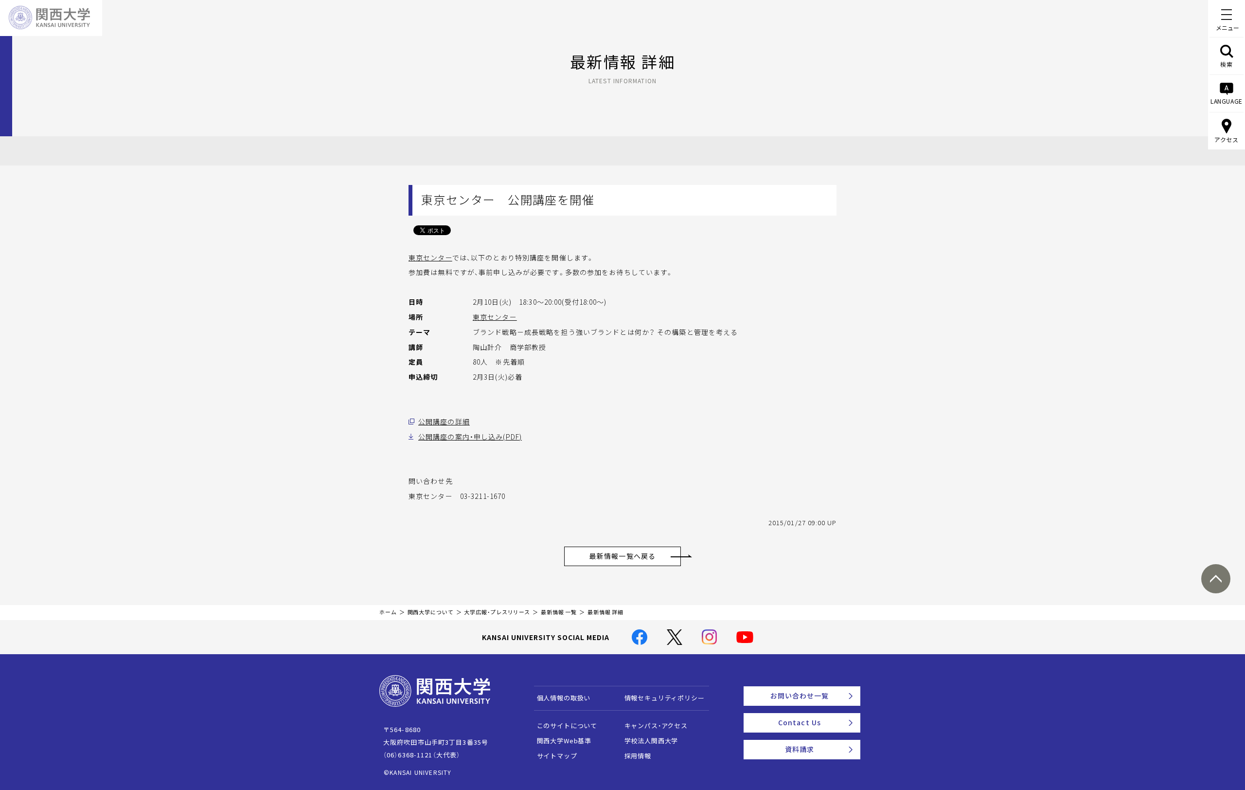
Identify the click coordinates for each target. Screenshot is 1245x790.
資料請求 (799, 749)
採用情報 (637, 755)
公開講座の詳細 (444, 421)
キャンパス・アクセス (656, 725)
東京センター (430, 257)
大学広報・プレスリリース (497, 612)
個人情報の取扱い (564, 697)
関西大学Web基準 (564, 740)
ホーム (388, 612)
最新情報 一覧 (559, 612)
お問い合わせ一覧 (799, 695)
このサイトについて (567, 725)
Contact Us (799, 722)
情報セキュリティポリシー (664, 697)
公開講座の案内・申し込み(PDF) (470, 436)
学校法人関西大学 (651, 740)
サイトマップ (557, 755)
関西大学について (431, 612)
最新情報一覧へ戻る (622, 556)
